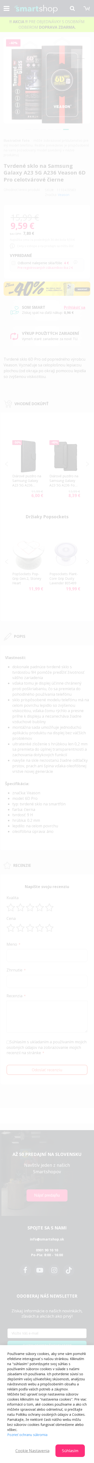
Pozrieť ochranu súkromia (27, 1434)
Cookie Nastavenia (32, 1450)
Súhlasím (70, 1450)
